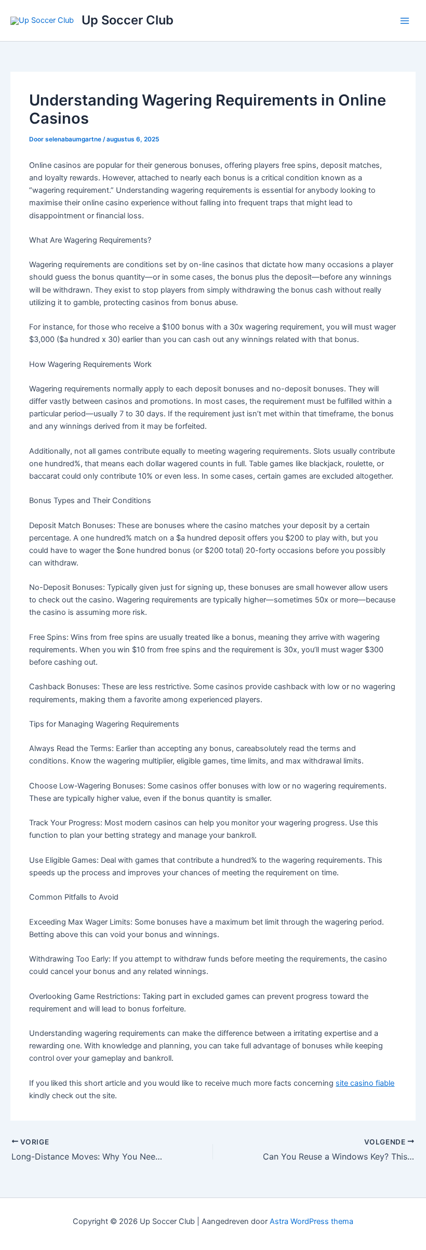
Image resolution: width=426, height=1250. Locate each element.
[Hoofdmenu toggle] (405, 21)
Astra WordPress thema (311, 1221)
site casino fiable (365, 1083)
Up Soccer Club (128, 20)
